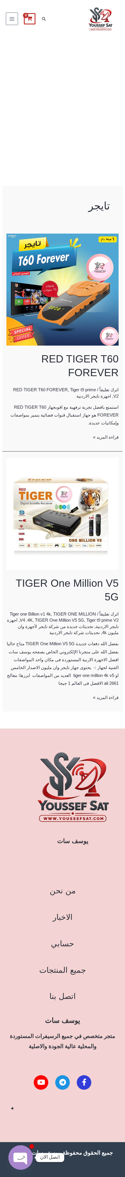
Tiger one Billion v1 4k (30, 614)
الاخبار (63, 917)
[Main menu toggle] (12, 19)
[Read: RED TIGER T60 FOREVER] (62, 289)
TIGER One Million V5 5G (59, 620)
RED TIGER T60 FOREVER (40, 389)
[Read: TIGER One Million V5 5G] (62, 513)
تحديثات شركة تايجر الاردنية (74, 632)
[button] (44, 19)
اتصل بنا (62, 996)
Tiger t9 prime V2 (102, 620)
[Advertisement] (62, 103)
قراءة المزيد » (106, 436)
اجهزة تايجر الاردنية (93, 396)
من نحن (63, 890)
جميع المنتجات (62, 970)
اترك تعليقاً (109, 389)
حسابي (62, 943)
